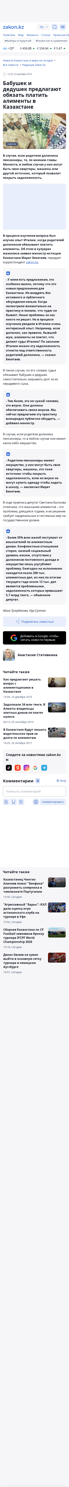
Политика (9, 35)
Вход (63, 780)
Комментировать (53, 802)
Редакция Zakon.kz (34, 65)
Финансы (32, 35)
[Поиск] (54, 27)
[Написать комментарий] (34, 791)
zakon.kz (32, 262)
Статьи (45, 35)
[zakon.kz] (13, 27)
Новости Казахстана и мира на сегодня (28, 60)
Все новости (10, 65)
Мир (21, 35)
